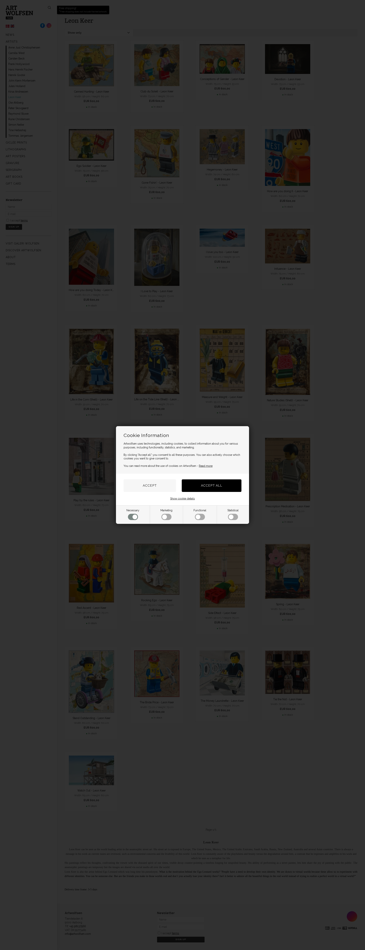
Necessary (132, 510)
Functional (200, 510)
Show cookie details (182, 498)
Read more (206, 465)
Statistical (233, 510)
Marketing (166, 510)
